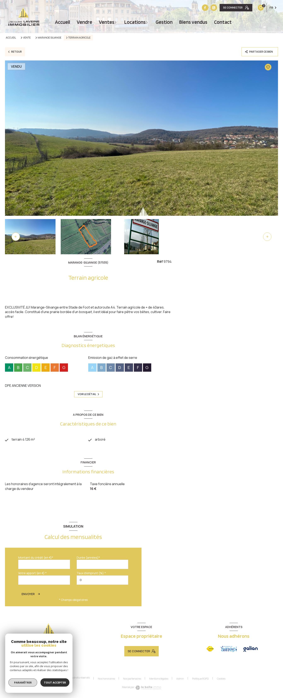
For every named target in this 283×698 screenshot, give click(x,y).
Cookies (221, 678)
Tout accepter (55, 682)
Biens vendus (193, 22)
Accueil (62, 22)
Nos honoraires (106, 678)
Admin (180, 678)
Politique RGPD (200, 678)
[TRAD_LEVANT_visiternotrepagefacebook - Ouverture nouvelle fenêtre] (205, 7)
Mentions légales (158, 678)
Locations (135, 22)
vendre (84, 22)
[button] (267, 237)
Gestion (164, 22)
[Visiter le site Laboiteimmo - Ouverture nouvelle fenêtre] (148, 688)
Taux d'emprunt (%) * (91, 573)
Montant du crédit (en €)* (35, 557)
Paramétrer (23, 682)
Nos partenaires (132, 678)
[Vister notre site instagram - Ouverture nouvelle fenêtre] (213, 7)
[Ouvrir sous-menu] (116, 22)
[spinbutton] (102, 580)
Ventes (106, 22)
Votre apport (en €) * (32, 573)
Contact (223, 22)
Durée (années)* (88, 557)
